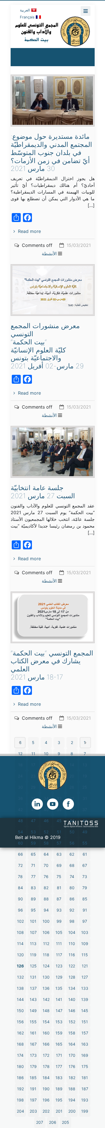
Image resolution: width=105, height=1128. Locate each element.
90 (20, 898)
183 (58, 1077)
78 (20, 876)
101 (33, 921)
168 (20, 1044)
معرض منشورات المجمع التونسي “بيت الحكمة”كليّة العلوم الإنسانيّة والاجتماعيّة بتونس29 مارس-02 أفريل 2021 (47, 346)
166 (46, 1044)
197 (33, 1100)
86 (71, 898)
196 (46, 1100)
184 (46, 1077)
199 (84, 1111)
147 (59, 1010)
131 (33, 977)
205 (65, 1122)
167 (33, 1044)
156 (20, 1021)
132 (20, 977)
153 (58, 1021)
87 (59, 898)
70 (46, 865)
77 (33, 876)
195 (58, 1100)
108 (20, 932)
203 (33, 1111)
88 (46, 898)
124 (46, 966)
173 (33, 1055)
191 (33, 1088)
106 (46, 932)
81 (59, 887)
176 (72, 1066)
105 (58, 932)
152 (72, 1021)
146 (71, 1010)
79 (84, 887)
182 (72, 1077)
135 (58, 988)
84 (20, 887)
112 (46, 943)
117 (59, 954)
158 (71, 1033)
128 (72, 977)
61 (85, 854)
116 (72, 954)
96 (20, 910)
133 (84, 988)
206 (52, 1122)
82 (46, 887)
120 (20, 954)
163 (84, 1044)
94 (46, 910)
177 (59, 1066)
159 (58, 1033)
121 (85, 966)
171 (59, 1055)
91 (85, 910)
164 (71, 1044)
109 (84, 943)
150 (20, 1010)
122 (72, 966)
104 (71, 932)
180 (20, 1066)
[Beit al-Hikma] (52, 31)
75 (59, 876)
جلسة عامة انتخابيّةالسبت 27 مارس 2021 (43, 492)
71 (33, 865)
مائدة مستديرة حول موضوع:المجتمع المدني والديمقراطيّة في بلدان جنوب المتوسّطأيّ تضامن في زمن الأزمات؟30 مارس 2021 (51, 152)
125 (33, 966)
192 (20, 1088)
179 (33, 1066)
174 (20, 1055)
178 (46, 1066)
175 (84, 1066)
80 (71, 887)
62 (71, 854)
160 (46, 1033)
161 (33, 1033)
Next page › (85, 742)
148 (46, 1010)
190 (46, 1088)
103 (84, 932)
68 (71, 865)
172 (46, 1055)
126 (20, 966)
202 (46, 1111)
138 (20, 988)
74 (72, 876)
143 (33, 999)
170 (72, 1055)
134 (71, 988)
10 (46, 753)
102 (20, 921)
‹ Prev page (19, 742)
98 (71, 921)
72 (20, 865)
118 (46, 954)
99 (59, 921)
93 (59, 910)
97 (84, 921)
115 (84, 954)
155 (33, 1021)
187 (84, 1088)
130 (46, 977)
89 (33, 898)
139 (84, 999)
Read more (29, 231)
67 (84, 865)
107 (33, 932)
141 (59, 999)
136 (46, 988)
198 (20, 1100)
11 (33, 753)
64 (46, 854)
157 (84, 1033)
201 (59, 1111)
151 (84, 1021)
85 (84, 898)
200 (72, 1111)
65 (33, 854)
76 (46, 876)
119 (33, 954)
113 (33, 943)
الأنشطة (49, 253)
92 (71, 910)
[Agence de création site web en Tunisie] (81, 824)
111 (59, 943)
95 (33, 910)
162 (20, 1033)
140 (71, 999)
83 (33, 887)
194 (71, 1100)
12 (20, 753)
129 (59, 977)
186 (20, 1077)
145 (84, 1010)
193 (84, 1100)
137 (33, 988)
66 (20, 854)
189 (58, 1088)
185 (33, 1077)
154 (46, 1021)
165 (58, 1044)
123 (59, 966)
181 (84, 1077)
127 (84, 977)
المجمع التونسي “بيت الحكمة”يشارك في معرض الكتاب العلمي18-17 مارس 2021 (52, 665)
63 (59, 854)
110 (72, 943)
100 (46, 921)
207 (39, 1122)
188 (71, 1088)
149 (33, 1010)
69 (59, 865)
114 (20, 943)
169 (84, 1055)
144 (20, 999)
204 (20, 1111)
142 (46, 999)
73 (84, 876)
